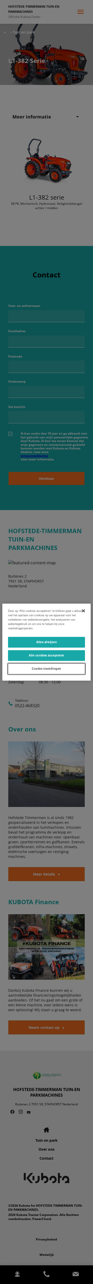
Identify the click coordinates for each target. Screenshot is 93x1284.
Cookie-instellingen (46, 668)
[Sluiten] (83, 610)
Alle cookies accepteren (46, 655)
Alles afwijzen (46, 642)
